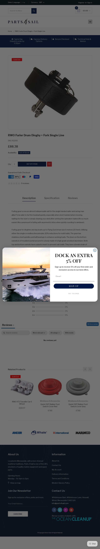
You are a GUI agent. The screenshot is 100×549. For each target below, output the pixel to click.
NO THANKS (73, 293)
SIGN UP (74, 286)
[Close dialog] (94, 250)
